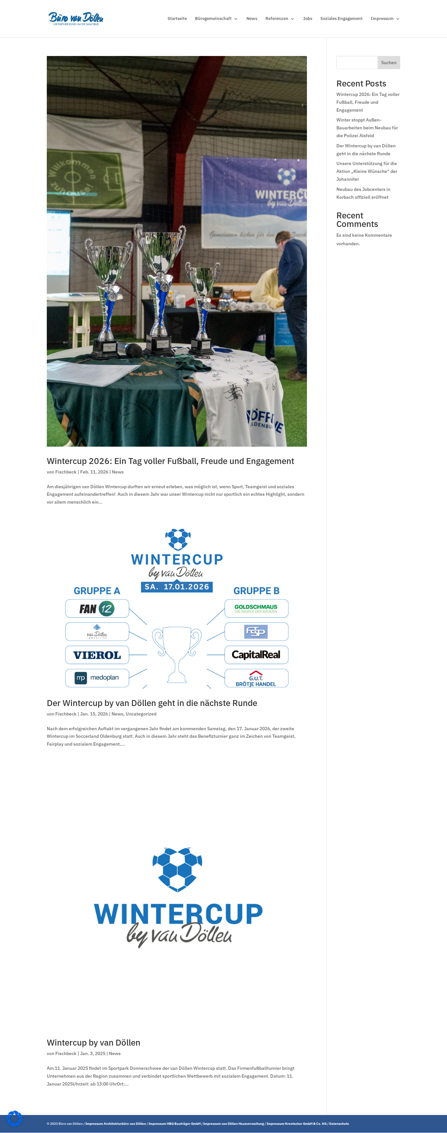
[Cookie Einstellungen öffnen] (14, 1125)
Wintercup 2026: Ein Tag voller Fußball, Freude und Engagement (170, 460)
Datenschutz (339, 1124)
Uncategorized (141, 714)
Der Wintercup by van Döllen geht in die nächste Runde (152, 702)
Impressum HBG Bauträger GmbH (175, 1124)
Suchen (389, 62)
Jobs (307, 18)
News (251, 18)
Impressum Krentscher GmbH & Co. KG (297, 1124)
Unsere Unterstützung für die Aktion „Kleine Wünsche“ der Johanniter (366, 171)
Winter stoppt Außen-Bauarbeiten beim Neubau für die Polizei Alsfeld (367, 128)
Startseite (177, 18)
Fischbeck (66, 472)
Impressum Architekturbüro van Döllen (115, 1124)
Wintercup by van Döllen (93, 1042)
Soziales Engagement (341, 18)
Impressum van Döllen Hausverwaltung (233, 1124)
